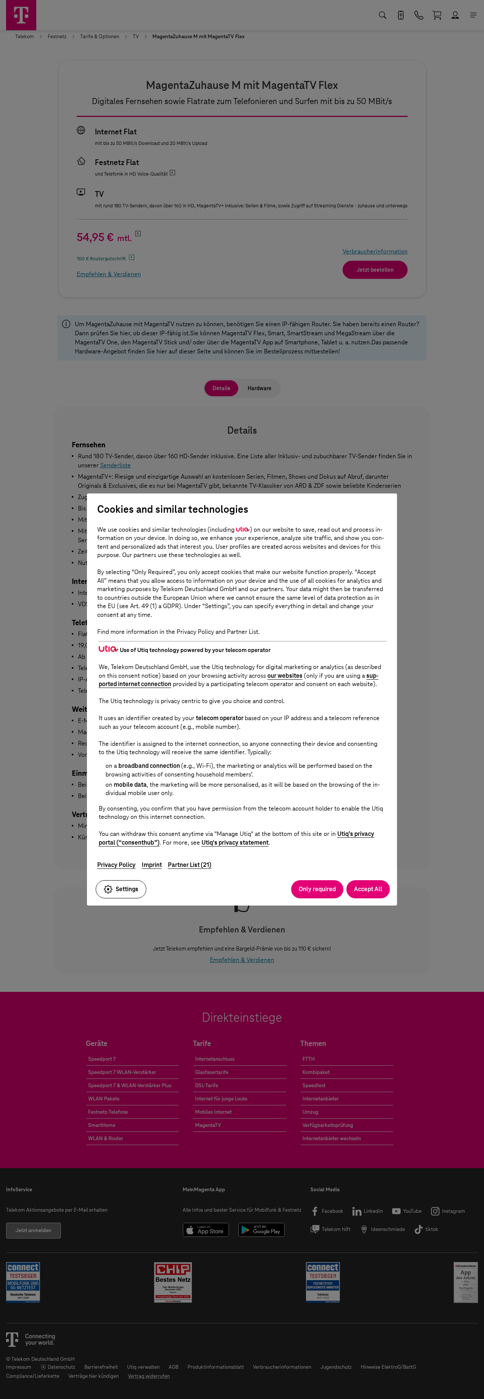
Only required (317, 889)
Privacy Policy (116, 865)
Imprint (152, 865)
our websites (284, 676)
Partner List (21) (189, 865)
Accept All (368, 889)
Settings (127, 889)
